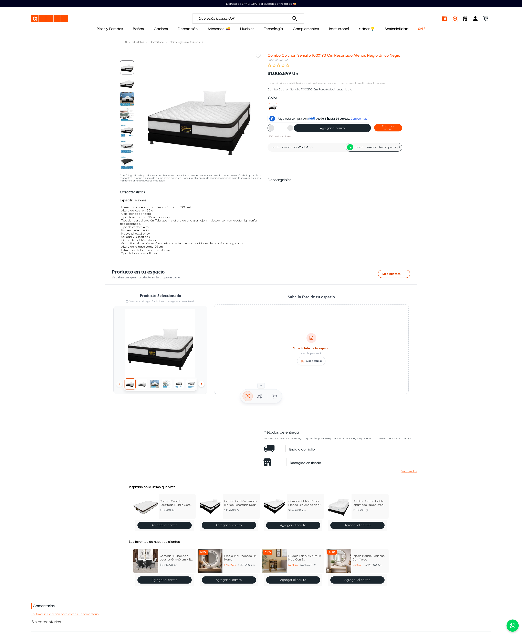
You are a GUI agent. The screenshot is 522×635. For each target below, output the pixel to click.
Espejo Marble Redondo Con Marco (369, 557)
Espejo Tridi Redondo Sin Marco (240, 557)
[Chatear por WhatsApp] (513, 625)
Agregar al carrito (332, 128)
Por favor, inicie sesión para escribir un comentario (64, 614)
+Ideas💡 (367, 29)
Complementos (306, 29)
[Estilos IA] (445, 18)
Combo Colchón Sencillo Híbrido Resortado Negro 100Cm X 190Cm (241, 503)
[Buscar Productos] (294, 17)
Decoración (188, 29)
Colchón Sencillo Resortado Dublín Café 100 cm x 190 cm (175, 503)
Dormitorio (157, 42)
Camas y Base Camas (185, 42)
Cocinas (161, 29)
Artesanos (216, 29)
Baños (138, 29)
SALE (421, 29)
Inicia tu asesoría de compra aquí (377, 147)
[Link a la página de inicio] (126, 42)
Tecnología (273, 29)
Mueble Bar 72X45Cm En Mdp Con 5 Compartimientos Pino (304, 557)
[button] (475, 18)
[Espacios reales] (455, 18)
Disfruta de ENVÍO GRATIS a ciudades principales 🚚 (261, 3)
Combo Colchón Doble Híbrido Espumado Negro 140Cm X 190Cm (305, 503)
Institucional (339, 29)
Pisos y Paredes (110, 29)
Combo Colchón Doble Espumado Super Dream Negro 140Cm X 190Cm (369, 503)
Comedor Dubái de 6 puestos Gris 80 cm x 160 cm (176, 557)
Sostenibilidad (396, 29)
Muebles (247, 29)
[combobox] (266, 18)
